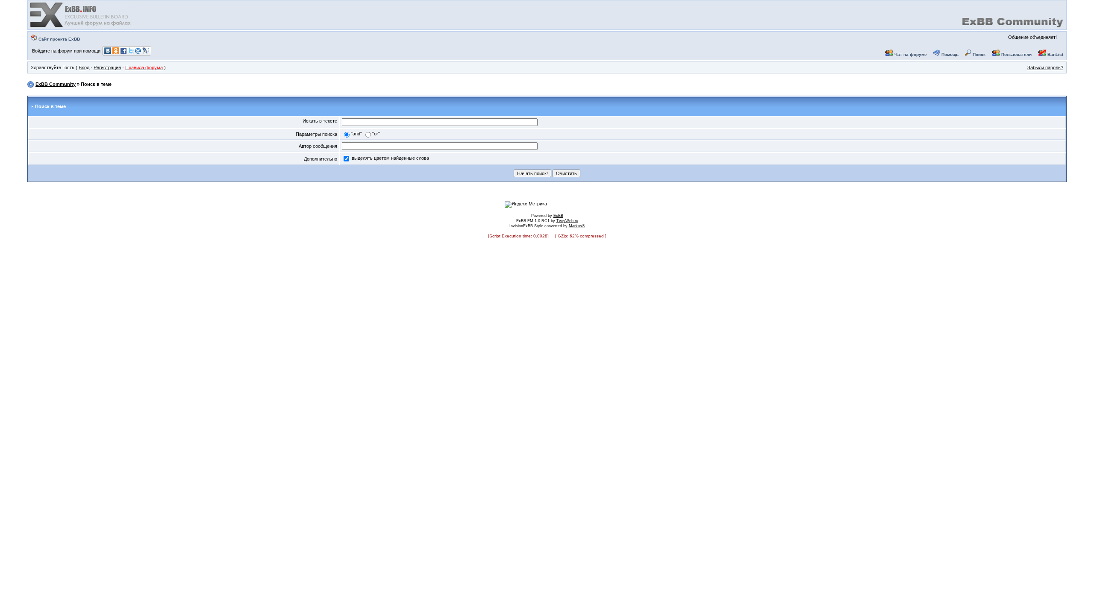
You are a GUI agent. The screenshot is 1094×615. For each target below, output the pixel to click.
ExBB (558, 216)
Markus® (577, 226)
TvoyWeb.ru (567, 221)
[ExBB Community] (81, 26)
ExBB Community (55, 84)
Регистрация (107, 67)
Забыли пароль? (1045, 67)
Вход (84, 67)
